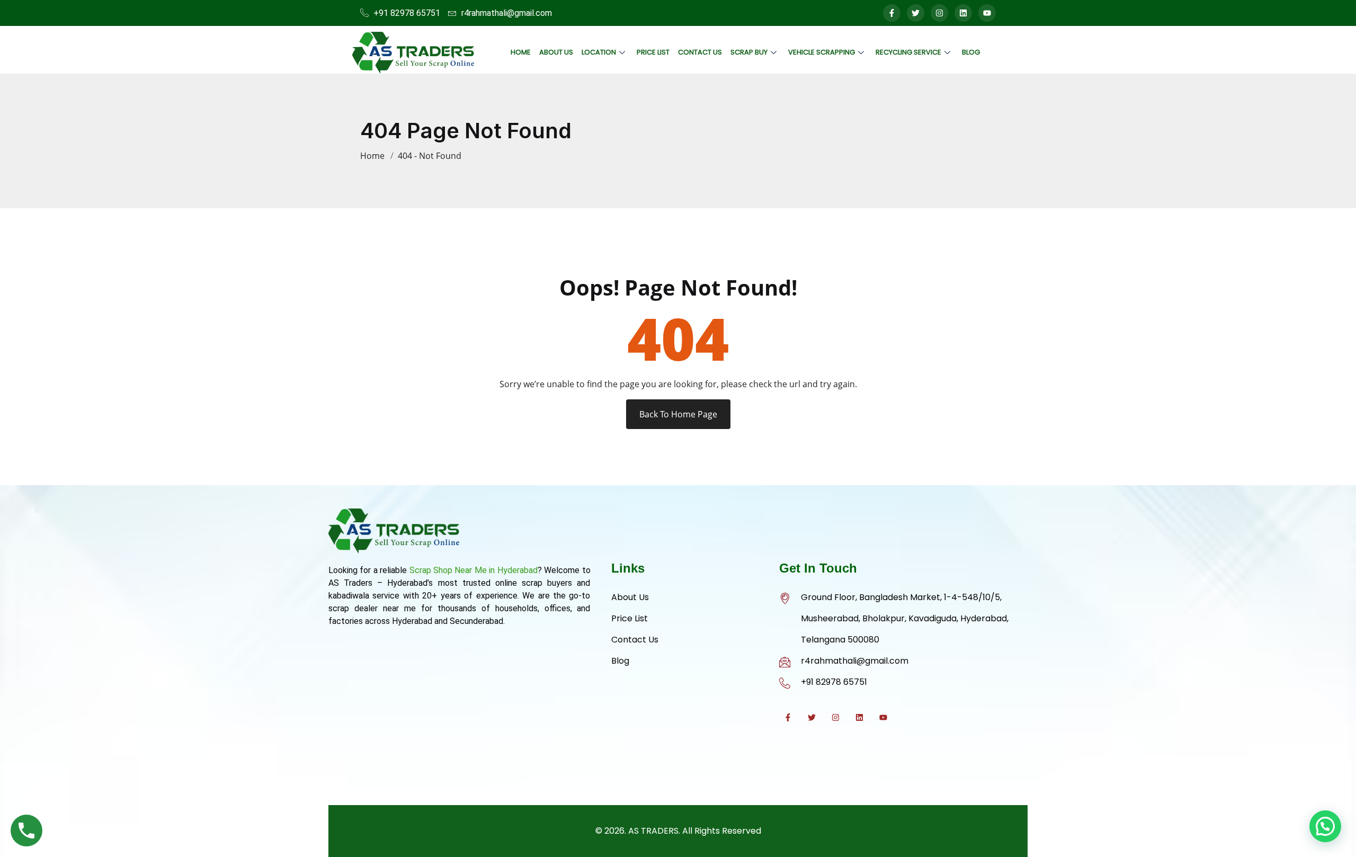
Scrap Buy (749, 52)
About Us (556, 52)
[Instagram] (939, 13)
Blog (971, 52)
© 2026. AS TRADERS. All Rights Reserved (678, 831)
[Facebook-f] (891, 13)
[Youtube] (987, 13)
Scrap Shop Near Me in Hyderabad (473, 570)
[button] (1325, 826)
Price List (653, 52)
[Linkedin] (963, 13)
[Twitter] (915, 13)
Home (521, 52)
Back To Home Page (678, 414)
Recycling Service (908, 52)
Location (599, 52)
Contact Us (700, 52)
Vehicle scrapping (821, 52)
